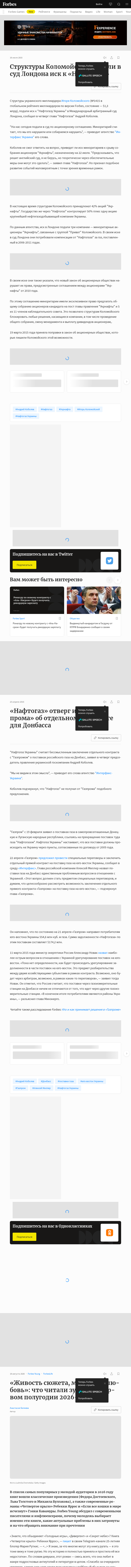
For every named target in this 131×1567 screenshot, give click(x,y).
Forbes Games (20, 11)
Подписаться (24, 485)
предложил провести (53, 778)
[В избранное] (60, 539)
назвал (103, 873)
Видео (89, 11)
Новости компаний (79, 1211)
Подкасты (76, 11)
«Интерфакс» (27, 789)
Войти (99, 4)
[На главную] (9, 4)
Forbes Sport (19, 539)
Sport (119, 11)
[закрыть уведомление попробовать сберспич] (105, 67)
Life (98, 11)
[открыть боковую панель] (110, 4)
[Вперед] (126, 302)
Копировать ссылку (108, 86)
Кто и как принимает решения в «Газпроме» (91, 930)
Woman (108, 11)
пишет (67, 1462)
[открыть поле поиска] (118, 4)
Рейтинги (44, 11)
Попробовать (85, 82)
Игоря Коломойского (75, 101)
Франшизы (60, 11)
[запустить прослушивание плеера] (104, 57)
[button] (127, 4)
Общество (75, 539)
